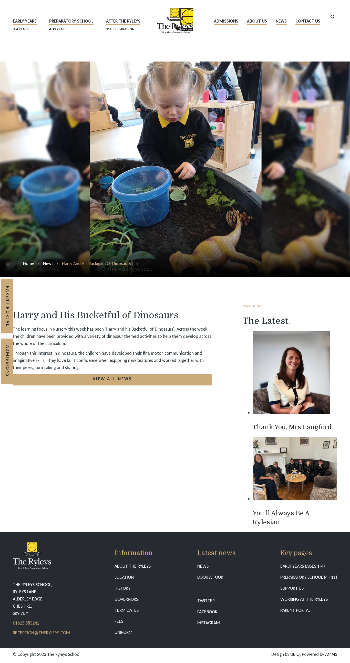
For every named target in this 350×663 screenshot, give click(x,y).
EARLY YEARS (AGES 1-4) (302, 566)
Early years (25, 24)
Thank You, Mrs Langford (292, 427)
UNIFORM (123, 632)
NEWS (203, 566)
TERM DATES (127, 610)
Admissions (226, 21)
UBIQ (295, 654)
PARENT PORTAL (295, 610)
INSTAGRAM (208, 623)
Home (28, 263)
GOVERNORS (126, 599)
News (281, 21)
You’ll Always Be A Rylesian (281, 517)
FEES (119, 621)
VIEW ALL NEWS (112, 379)
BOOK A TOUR (210, 577)
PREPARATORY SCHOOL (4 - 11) (308, 577)
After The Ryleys (123, 24)
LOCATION (124, 577)
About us (257, 21)
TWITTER (206, 601)
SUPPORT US (292, 588)
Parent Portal (7, 306)
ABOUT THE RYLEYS (133, 566)
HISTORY (122, 588)
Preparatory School (71, 24)
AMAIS (331, 654)
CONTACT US (307, 21)
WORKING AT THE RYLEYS (304, 599)
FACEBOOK (207, 612)
